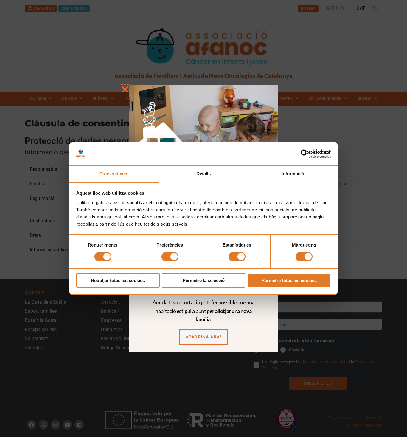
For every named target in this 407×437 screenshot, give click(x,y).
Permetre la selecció (204, 280)
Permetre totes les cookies (289, 280)
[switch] (169, 256)
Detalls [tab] (203, 173)
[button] (124, 89)
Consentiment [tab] (114, 173)
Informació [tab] (293, 173)
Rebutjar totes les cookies (118, 280)
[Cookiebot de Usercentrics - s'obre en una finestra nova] (305, 153)
